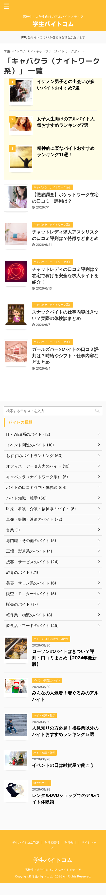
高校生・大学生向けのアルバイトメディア (53, 870)
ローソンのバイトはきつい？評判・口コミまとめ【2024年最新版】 (64, 658)
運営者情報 (51, 842)
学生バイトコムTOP (25, 842)
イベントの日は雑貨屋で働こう (63, 765)
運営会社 (70, 842)
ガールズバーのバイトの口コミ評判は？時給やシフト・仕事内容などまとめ (65, 356)
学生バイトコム (53, 860)
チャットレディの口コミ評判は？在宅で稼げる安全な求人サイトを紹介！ (65, 276)
